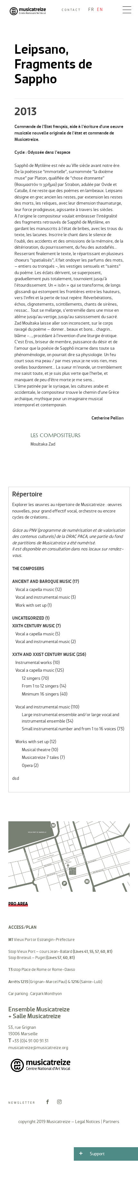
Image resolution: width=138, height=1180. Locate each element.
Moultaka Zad (42, 444)
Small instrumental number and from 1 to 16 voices (69, 729)
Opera (27, 765)
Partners (111, 1121)
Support (97, 1154)
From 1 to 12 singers (40, 686)
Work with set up (31, 605)
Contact (71, 10)
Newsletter (22, 1103)
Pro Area (18, 904)
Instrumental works (33, 662)
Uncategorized (28, 618)
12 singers (31, 678)
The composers (28, 568)
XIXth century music (33, 626)
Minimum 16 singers (40, 694)
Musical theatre (36, 749)
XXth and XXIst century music (43, 654)
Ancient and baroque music (42, 581)
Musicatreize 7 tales (40, 757)
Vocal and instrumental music (42, 597)
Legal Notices (87, 1121)
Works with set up (32, 741)
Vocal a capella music (34, 589)
